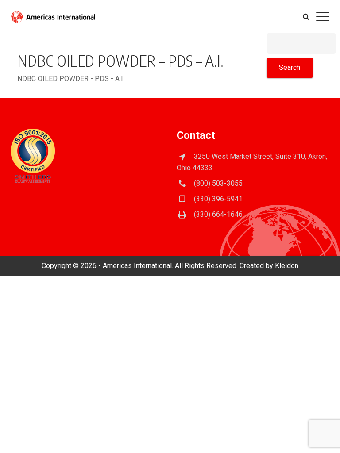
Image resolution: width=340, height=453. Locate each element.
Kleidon (286, 265)
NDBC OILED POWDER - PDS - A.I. (70, 78)
